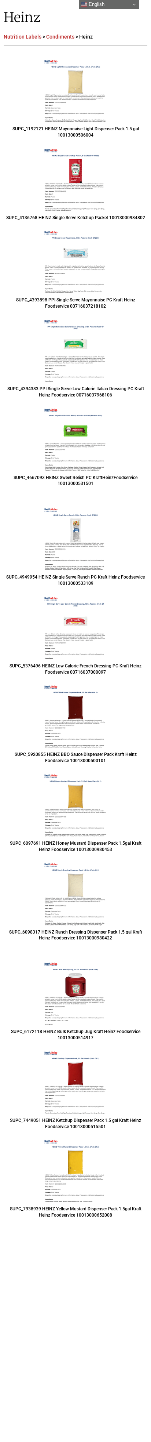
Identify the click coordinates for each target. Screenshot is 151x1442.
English (95, 4)
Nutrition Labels (22, 37)
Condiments (60, 37)
